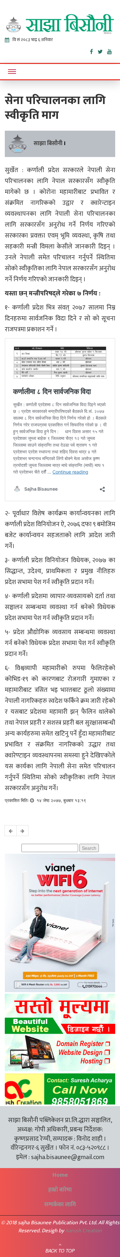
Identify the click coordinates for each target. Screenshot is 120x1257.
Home (60, 1175)
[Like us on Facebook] (94, 50)
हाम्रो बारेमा (60, 1190)
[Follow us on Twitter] (102, 50)
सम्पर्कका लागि (60, 1204)
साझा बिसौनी (48, 143)
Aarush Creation (83, 1230)
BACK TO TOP (60, 1250)
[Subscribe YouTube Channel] (111, 50)
